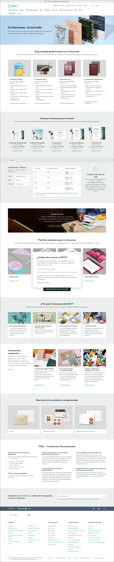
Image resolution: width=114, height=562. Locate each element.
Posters (93, 476)
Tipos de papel (52, 526)
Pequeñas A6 (12, 461)
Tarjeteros (30, 537)
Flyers (9, 543)
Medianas (11, 467)
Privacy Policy (83, 499)
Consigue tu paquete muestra (57, 226)
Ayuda (80, 10)
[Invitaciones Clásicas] (19, 68)
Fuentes (69, 557)
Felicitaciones (18, 475)
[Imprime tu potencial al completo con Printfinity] (94, 357)
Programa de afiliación (94, 537)
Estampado (11, 184)
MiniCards (10, 533)
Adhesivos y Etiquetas (14, 541)
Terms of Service (91, 499)
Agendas (30, 542)
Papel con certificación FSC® (55, 542)
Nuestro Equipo (72, 533)
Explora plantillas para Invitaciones (57, 289)
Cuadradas (12, 463)
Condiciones (50, 557)
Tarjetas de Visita (12, 10)
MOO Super (51, 530)
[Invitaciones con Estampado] (94, 68)
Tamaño (10, 176)
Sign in (86, 5)
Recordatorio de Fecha (95, 472)
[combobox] (23, 176)
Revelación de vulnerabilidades (96, 542)
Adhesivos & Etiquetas (32, 10)
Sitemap (76, 557)
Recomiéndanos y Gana (94, 540)
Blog (76, 10)
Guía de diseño (92, 535)
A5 (10, 468)
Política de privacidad (61, 557)
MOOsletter (25, 496)
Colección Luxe (52, 544)
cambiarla (78, 474)
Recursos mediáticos (73, 528)
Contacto (90, 526)
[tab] (11, 160)
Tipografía (51, 537)
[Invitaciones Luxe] (69, 68)
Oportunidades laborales (75, 535)
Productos (10, 526)
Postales (21, 10)
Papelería (47, 10)
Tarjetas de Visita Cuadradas (15, 530)
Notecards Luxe (32, 530)
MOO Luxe (51, 528)
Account (80, 5)
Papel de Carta (32, 526)
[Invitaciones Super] (44, 68)
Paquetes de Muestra (53, 540)
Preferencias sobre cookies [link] (99, 557)
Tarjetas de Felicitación (34, 528)
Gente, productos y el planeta (76, 530)
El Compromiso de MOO (75, 547)
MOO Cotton (51, 533)
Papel (9, 180)
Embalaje (70, 549)
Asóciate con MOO (73, 551)
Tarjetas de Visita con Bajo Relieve (15, 536)
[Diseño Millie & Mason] (94, 261)
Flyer (41, 10)
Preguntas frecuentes (93, 533)
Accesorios (54, 10)
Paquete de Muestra (71, 5)
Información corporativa (85, 557)
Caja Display (31, 535)
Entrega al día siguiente (94, 530)
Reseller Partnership (73, 542)
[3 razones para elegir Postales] (44, 357)
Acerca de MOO (72, 526)
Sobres (30, 533)
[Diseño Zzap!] (19, 261)
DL (10, 465)
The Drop (70, 537)
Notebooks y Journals (34, 540)
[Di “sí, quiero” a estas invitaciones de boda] (69, 357)
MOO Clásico (51, 535)
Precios (90, 528)
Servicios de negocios (74, 540)
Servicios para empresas (66, 10)
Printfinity (44, 462)
